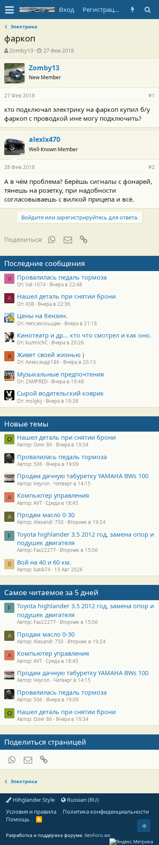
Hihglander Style (33, 799)
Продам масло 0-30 (46, 514)
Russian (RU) (82, 799)
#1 (151, 95)
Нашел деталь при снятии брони (66, 296)
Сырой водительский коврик (60, 393)
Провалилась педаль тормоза (62, 277)
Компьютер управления (53, 495)
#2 (151, 167)
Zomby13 (21, 50)
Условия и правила (31, 811)
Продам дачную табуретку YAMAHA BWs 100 (82, 475)
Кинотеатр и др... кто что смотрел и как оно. (84, 335)
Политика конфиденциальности (106, 811)
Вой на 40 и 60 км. (44, 562)
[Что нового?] (132, 9)
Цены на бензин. (42, 315)
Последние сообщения (44, 263)
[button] (9, 9)
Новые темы (26, 424)
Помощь (18, 819)
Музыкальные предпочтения (60, 374)
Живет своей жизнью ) (50, 354)
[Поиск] (147, 9)
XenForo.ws (97, 835)
